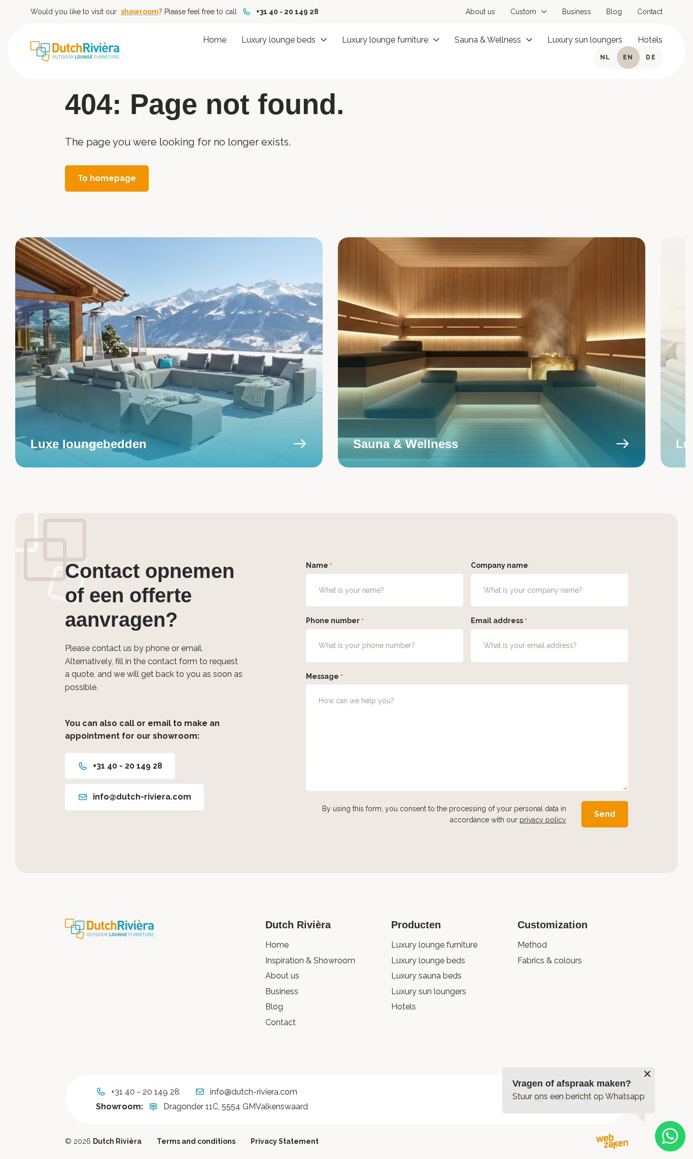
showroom (140, 12)
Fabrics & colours (549, 960)
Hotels (650, 40)
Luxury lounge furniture (385, 40)
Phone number (335, 621)
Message (324, 676)
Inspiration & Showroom (310, 960)
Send (604, 814)
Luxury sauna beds (426, 976)
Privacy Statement (285, 1141)
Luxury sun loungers (584, 40)
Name (319, 565)
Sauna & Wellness (488, 40)
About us (480, 12)
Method (532, 945)
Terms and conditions (196, 1141)
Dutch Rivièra (117, 1141)
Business (576, 12)
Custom (523, 12)
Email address (499, 621)
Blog (614, 12)
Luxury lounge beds (278, 40)
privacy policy (542, 820)
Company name (499, 565)
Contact (650, 12)
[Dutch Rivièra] (74, 51)
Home (214, 40)
